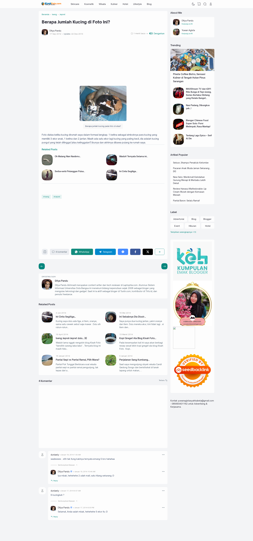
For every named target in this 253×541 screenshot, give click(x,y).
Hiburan (192, 226)
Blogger (207, 219)
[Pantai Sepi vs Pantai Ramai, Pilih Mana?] (47, 365)
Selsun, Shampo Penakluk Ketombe (190, 162)
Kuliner (114, 4)
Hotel (125, 4)
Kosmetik (89, 4)
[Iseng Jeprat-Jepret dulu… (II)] (47, 343)
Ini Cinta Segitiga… (128, 171)
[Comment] (163, 380)
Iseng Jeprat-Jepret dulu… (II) (71, 338)
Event (177, 226)
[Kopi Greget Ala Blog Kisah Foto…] (110, 343)
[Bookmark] (44, 252)
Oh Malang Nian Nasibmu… (68, 156)
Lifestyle (137, 4)
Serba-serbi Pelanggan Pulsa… (70, 171)
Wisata (102, 4)
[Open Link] (210, 4)
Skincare (75, 4)
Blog (149, 4)
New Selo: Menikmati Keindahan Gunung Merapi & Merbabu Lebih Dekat (189, 180)
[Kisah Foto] (51, 4)
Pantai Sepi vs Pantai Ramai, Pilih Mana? (77, 359)
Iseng (47, 197)
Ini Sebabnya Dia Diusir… (132, 316)
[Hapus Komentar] (163, 454)
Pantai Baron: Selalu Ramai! (186, 200)
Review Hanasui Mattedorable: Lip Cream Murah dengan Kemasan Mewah (189, 191)
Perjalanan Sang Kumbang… (134, 359)
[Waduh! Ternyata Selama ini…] (111, 164)
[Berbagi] (159, 252)
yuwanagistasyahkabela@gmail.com (196, 400)
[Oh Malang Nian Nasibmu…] (47, 164)
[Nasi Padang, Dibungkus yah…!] (178, 114)
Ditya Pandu (61, 280)
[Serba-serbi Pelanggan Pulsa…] (47, 179)
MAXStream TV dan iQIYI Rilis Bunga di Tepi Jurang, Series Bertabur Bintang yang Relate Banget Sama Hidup (198, 95)
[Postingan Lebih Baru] (164, 266)
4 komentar (61, 252)
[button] (155, 33)
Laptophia (194, 533)
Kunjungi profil (187, 24)
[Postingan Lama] (42, 266)
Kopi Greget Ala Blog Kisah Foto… (137, 338)
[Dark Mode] (193, 4)
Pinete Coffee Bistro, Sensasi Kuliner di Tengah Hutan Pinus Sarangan (189, 78)
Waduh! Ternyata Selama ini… (133, 156)
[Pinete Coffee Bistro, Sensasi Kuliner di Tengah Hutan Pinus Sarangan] (192, 70)
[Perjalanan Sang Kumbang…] (110, 365)
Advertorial (178, 219)
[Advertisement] (103, 59)
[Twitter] (148, 252)
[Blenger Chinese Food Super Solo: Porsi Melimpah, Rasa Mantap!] (178, 129)
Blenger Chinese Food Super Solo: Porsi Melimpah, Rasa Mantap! (198, 123)
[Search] (205, 4)
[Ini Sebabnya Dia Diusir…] (110, 321)
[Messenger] (123, 252)
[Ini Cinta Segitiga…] (111, 179)
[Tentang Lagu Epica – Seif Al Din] (178, 144)
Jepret (57, 197)
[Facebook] (135, 252)
